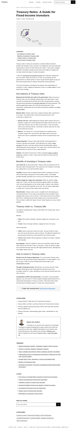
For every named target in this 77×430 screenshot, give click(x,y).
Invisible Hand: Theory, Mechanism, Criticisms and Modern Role (37, 359)
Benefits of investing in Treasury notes (28, 56)
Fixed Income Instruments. (47, 288)
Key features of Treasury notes (26, 54)
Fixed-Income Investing (33, 415)
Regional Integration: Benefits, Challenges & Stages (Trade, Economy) (38, 346)
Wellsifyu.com (51, 331)
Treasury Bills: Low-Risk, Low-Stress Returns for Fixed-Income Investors (38, 304)
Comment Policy (65, 427)
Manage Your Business (47, 418)
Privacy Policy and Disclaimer (43, 427)
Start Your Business (22, 420)
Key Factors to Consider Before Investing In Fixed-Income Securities (38, 377)
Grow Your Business (45, 415)
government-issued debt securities (32, 75)
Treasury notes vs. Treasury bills (26, 58)
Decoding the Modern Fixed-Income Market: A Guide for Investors (37, 385)
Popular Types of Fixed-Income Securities (30, 391)
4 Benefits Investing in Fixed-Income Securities (32, 382)
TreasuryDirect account (22, 263)
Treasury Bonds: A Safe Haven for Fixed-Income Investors (34, 301)
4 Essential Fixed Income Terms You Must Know (32, 388)
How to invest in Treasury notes (26, 60)
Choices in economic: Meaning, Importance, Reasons (34, 349)
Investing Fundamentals (23, 418)
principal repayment (39, 103)
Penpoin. (5, 2)
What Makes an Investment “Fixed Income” (31, 393)
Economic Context (21, 415)
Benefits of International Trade (27, 362)
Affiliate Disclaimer (55, 427)
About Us (26, 427)
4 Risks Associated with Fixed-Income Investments (33, 379)
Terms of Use (32, 427)
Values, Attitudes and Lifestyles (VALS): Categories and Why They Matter (39, 351)
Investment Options (35, 418)
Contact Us (20, 427)
